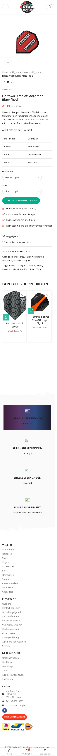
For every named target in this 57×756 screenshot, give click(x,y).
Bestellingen (8, 666)
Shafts (5, 557)
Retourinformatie (10, 616)
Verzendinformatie (11, 620)
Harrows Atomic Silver (14, 325)
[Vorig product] (4, 82)
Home (5, 72)
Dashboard (7, 662)
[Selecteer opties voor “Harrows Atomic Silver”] (6, 317)
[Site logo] (27, 6)
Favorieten (7, 678)
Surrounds (7, 579)
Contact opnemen (11, 607)
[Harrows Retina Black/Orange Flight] (39, 302)
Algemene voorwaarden (14, 641)
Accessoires (8, 566)
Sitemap (6, 645)
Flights (15, 72)
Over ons (6, 603)
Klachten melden (10, 629)
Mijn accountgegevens (13, 674)
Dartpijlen (7, 553)
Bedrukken (7, 587)
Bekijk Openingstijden (14, 717)
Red (26, 269)
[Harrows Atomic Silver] (14, 305)
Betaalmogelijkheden (12, 612)
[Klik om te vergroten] (8, 61)
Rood (32, 269)
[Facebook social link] (4, 710)
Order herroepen (10, 657)
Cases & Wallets (10, 583)
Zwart (39, 269)
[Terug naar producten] (8, 82)
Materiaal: (8, 171)
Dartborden (8, 549)
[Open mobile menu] (5, 7)
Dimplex (31, 265)
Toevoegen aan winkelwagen (21, 200)
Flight (39, 265)
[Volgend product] (11, 82)
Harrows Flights (30, 72)
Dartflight (21, 265)
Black (11, 265)
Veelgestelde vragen (12, 624)
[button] (31, 311)
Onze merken (9, 633)
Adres (5, 670)
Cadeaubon (8, 591)
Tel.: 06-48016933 (14, 701)
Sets (4, 570)
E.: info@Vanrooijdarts (17, 705)
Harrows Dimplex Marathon (17, 75)
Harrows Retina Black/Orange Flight (40, 320)
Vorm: (5, 185)
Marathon (18, 269)
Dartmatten (8, 574)
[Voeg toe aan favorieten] (22, 294)
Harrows (7, 89)
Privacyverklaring (10, 637)
